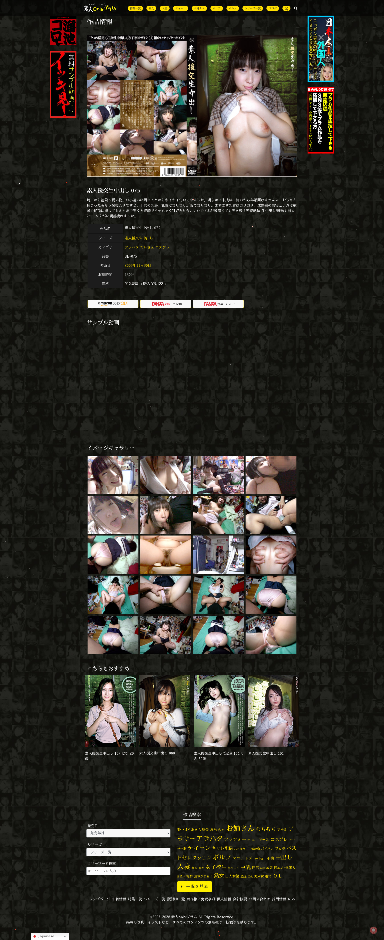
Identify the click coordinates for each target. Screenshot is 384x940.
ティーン (180, 8)
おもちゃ (217, 829)
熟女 (151, 8)
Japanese (45, 936)
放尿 (269, 867)
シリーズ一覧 (253, 8)
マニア (217, 8)
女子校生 (216, 867)
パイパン (267, 849)
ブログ (273, 8)
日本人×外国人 (284, 867)
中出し (283, 857)
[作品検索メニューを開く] (295, 8)
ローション (260, 858)
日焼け (181, 876)
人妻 (164, 8)
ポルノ (233, 8)
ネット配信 (222, 848)
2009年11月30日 (138, 265)
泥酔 (189, 876)
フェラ (280, 848)
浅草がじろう (203, 876)
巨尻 (255, 867)
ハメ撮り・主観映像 (247, 849)
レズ (248, 858)
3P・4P (183, 829)
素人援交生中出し (139, 238)
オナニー (252, 840)
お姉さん (199, 8)
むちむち (266, 829)
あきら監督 (200, 829)
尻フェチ (233, 868)
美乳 (250, 876)
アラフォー (235, 839)
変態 (201, 868)
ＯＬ (278, 875)
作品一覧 (135, 8)
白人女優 (232, 876)
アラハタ (132, 247)
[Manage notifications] (373, 930)
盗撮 (243, 876)
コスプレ (162, 247)
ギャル (264, 839)
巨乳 (245, 867)
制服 (194, 868)
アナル (282, 829)
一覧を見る (197, 886)
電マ (268, 876)
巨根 (262, 868)
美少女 (259, 876)
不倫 (270, 858)
